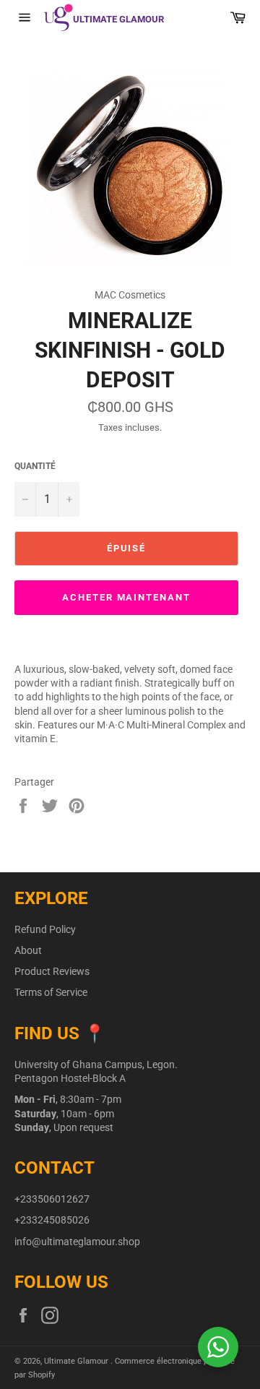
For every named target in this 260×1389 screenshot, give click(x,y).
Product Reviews (52, 971)
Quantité (35, 466)
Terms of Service (50, 992)
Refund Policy (45, 929)
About (28, 950)
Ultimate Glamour (77, 1361)
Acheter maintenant (126, 597)
